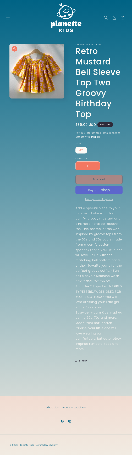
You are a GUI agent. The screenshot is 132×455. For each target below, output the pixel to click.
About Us (52, 407)
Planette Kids (26, 444)
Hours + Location (74, 407)
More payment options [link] (99, 199)
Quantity (81, 158)
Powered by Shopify (46, 444)
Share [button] (83, 360)
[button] (8, 18)
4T (83, 151)
